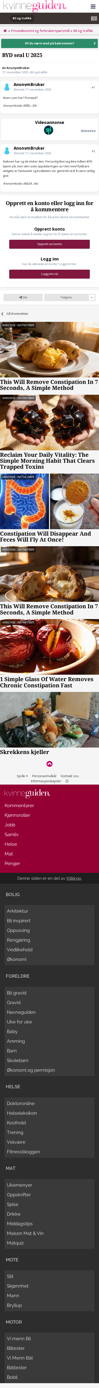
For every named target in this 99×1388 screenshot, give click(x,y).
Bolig (13, 894)
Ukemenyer (19, 1185)
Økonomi (16, 959)
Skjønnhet (18, 1286)
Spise (12, 1204)
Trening (15, 1132)
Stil (10, 1276)
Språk (21, 776)
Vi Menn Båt (20, 1358)
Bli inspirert (18, 920)
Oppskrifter (19, 1194)
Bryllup (14, 1305)
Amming (16, 1041)
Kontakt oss (70, 776)
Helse (11, 844)
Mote (12, 1259)
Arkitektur (17, 911)
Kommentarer (19, 805)
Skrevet (32, 89)
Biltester (16, 1348)
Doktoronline (21, 1103)
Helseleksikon (22, 1113)
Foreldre (17, 976)
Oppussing (18, 930)
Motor (14, 1322)
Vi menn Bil (19, 1338)
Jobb (10, 825)
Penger (12, 863)
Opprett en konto (49, 244)
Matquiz (15, 1243)
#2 (93, 151)
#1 (93, 87)
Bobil (12, 1377)
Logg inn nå (49, 274)
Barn (12, 1051)
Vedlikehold (19, 949)
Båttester (17, 1367)
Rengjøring (18, 940)
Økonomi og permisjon (31, 1070)
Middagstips (20, 1223)
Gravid (13, 1002)
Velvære (16, 1142)
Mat (9, 854)
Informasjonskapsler (46, 781)
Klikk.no (74, 878)
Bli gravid (16, 993)
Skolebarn (18, 1060)
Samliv (12, 834)
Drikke (13, 1214)
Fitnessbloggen (23, 1151)
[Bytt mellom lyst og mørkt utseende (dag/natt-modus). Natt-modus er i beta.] (67, 781)
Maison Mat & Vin (25, 1233)
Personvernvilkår (44, 776)
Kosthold (16, 1122)
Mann (13, 1295)
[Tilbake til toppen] (49, 764)
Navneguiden (21, 1012)
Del (24, 297)
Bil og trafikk (38, 72)
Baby (12, 1031)
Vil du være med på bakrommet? (49, 43)
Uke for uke (19, 1022)
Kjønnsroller (17, 815)
